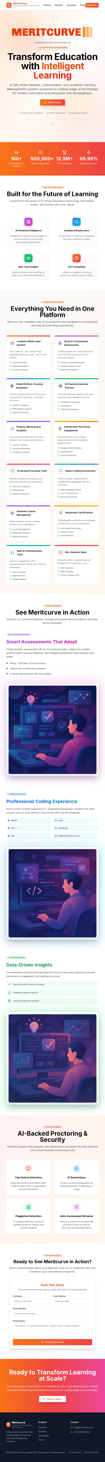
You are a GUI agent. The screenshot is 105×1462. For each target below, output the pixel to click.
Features (47, 5)
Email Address (60, 1296)
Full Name (17, 1296)
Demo (82, 5)
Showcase (71, 5)
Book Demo (92, 5)
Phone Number (19, 1308)
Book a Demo (54, 1399)
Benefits (59, 5)
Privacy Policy (75, 1452)
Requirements (19, 1321)
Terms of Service (91, 1452)
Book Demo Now (54, 1342)
